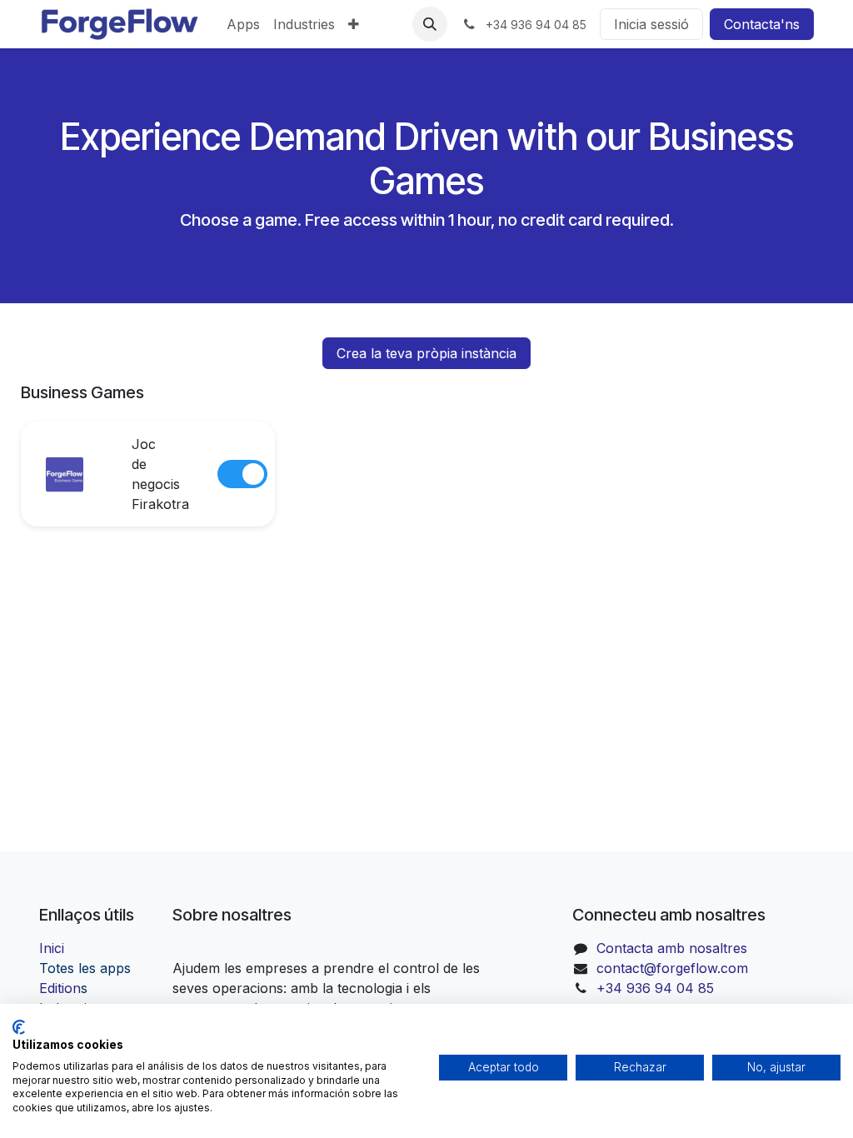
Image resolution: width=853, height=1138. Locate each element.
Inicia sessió (651, 24)
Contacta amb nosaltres (671, 948)
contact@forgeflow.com (672, 968)
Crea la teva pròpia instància (426, 353)
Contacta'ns (762, 24)
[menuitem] (243, 24)
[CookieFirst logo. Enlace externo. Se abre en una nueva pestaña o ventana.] (18, 1027)
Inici (51, 948)
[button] (429, 24)
